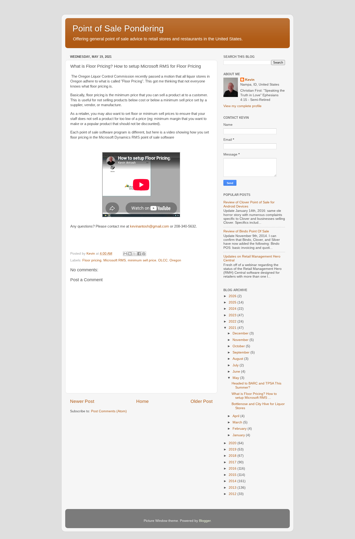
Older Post (202, 401)
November (241, 340)
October (239, 346)
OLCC (163, 260)
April (236, 416)
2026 (233, 296)
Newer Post (82, 401)
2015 (233, 475)
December (241, 333)
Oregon (175, 260)
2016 (233, 468)
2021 (233, 328)
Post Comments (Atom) (109, 411)
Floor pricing (91, 260)
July (236, 365)
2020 (233, 443)
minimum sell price (142, 260)
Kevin (250, 79)
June (237, 371)
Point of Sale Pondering (118, 28)
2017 (233, 462)
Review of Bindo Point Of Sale (246, 231)
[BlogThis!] (130, 253)
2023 (233, 315)
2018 (233, 456)
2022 (233, 321)
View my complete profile (242, 106)
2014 (233, 481)
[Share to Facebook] (139, 253)
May (236, 378)
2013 (233, 487)
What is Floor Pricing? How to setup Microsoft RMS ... (254, 395)
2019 (233, 449)
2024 (233, 308)
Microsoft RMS (114, 260)
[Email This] (125, 253)
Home (142, 401)
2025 (233, 302)
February (240, 428)
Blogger (205, 521)
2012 (233, 494)
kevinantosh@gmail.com (150, 226)
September (241, 352)
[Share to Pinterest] (143, 253)
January (239, 435)
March (238, 422)
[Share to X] (134, 253)
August (238, 359)
